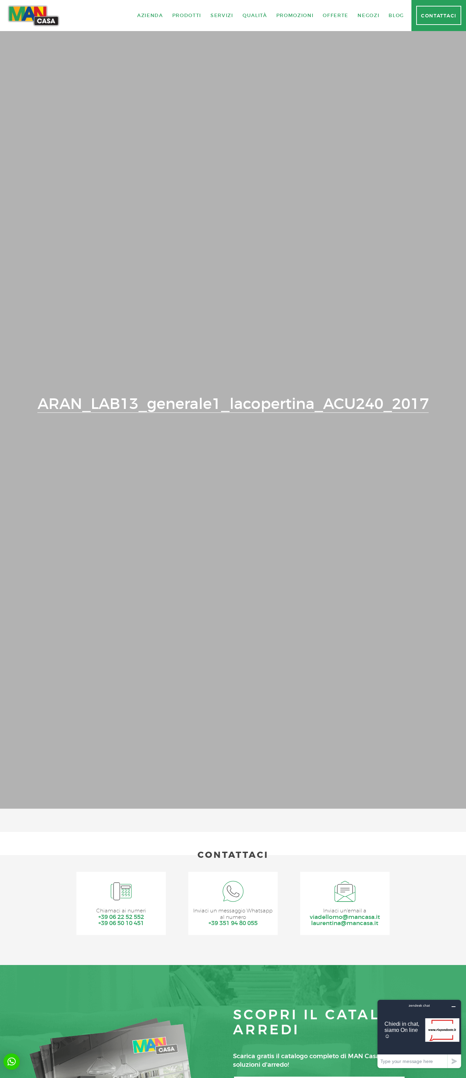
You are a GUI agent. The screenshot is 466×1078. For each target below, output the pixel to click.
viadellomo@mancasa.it (345, 917)
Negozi (368, 15)
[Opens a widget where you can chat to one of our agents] (419, 1033)
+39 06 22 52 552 (121, 917)
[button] (11, 1061)
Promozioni (295, 15)
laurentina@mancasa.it (344, 923)
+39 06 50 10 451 (121, 923)
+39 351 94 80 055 (233, 923)
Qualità (255, 15)
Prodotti (186, 15)
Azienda (150, 15)
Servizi (221, 15)
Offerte (335, 15)
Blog (396, 15)
